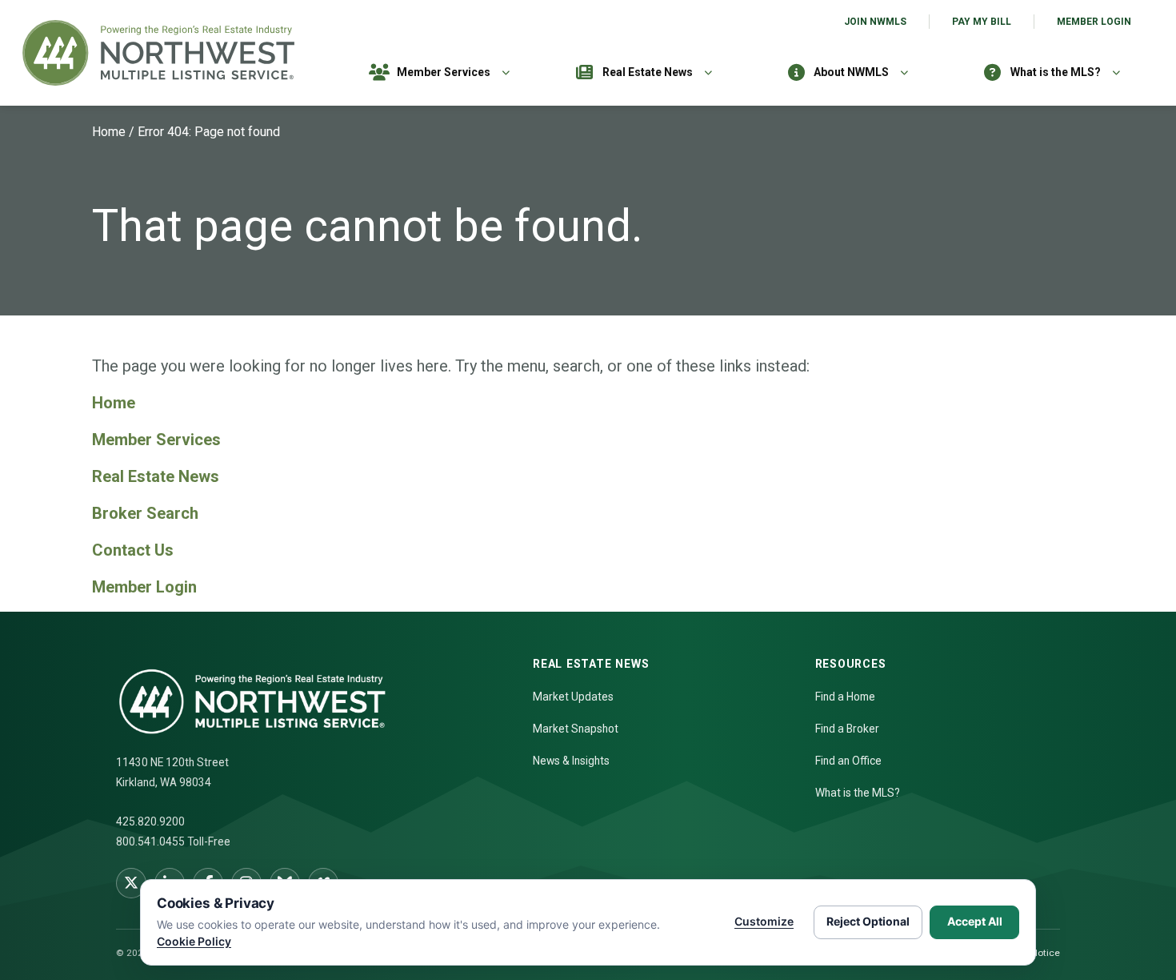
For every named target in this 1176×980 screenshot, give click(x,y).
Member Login (1094, 21)
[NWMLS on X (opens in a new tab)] (131, 883)
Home (109, 131)
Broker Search (145, 513)
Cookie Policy (194, 941)
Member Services (443, 72)
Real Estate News (647, 72)
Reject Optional (868, 921)
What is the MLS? (1055, 72)
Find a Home (845, 696)
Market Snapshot (575, 728)
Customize (764, 921)
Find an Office (848, 760)
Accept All (974, 921)
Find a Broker (847, 728)
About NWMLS (851, 72)
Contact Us (133, 550)
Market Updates (573, 696)
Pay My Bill (981, 21)
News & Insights (571, 760)
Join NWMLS (875, 21)
